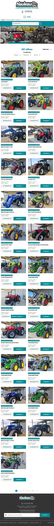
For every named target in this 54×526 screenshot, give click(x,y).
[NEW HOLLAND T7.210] (13, 134)
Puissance (26, 55)
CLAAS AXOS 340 (32, 114)
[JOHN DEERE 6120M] (40, 362)
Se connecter (28, 11)
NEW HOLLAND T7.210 (6, 147)
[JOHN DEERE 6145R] (40, 395)
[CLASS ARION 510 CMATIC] (13, 101)
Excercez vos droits (34, 522)
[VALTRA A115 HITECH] (13, 166)
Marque (16, 55)
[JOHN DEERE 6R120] (40, 329)
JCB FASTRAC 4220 (6, 245)
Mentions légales (12, 522)
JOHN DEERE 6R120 (33, 342)
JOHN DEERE (4, 81)
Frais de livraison (4, 522)
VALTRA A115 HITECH (6, 179)
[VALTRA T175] (40, 166)
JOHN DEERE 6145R (33, 408)
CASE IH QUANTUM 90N (7, 310)
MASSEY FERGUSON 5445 (34, 147)
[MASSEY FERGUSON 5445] (40, 134)
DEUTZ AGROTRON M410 (34, 212)
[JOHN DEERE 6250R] (13, 362)
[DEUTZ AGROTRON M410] (40, 199)
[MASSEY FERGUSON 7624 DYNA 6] (13, 329)
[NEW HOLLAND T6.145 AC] (13, 395)
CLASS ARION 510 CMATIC (8, 114)
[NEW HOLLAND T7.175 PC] (13, 427)
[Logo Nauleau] (27, 4)
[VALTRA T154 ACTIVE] (40, 427)
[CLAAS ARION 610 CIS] (13, 264)
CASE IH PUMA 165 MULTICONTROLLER (38, 245)
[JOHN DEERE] (13, 68)
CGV (40, 522)
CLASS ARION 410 (32, 81)
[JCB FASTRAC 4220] (13, 232)
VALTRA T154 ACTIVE (33, 440)
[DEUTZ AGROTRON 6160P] (13, 460)
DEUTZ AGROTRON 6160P (7, 473)
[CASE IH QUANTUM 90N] (13, 297)
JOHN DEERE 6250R (6, 375)
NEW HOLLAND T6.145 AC (7, 408)
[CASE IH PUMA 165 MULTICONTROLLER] (40, 232)
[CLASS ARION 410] (40, 68)
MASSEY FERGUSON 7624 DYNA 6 (10, 342)
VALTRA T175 (31, 179)
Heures (36, 55)
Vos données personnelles (23, 522)
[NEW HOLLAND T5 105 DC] (13, 199)
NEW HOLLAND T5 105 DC (7, 212)
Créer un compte (28, 12)
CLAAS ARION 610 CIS (6, 277)
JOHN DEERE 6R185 (33, 277)
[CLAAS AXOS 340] (40, 101)
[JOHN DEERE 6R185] (40, 264)
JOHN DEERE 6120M (33, 375)
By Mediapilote (51, 522)
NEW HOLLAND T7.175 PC (7, 440)
